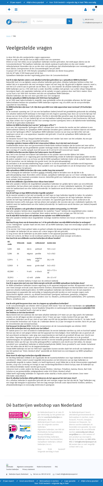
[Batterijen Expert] (16, 22)
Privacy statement (28, 469)
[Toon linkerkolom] (9, 9)
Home (8, 36)
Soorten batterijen (12, 469)
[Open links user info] (85, 9)
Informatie (9, 467)
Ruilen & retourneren (44, 467)
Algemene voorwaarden (25, 467)
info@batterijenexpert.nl (93, 22)
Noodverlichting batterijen (48, 437)
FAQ (56, 467)
